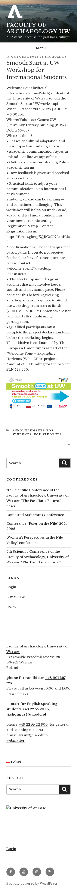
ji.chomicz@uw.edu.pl (26, 714)
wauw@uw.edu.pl (34, 735)
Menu (41, 48)
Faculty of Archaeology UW (38, 28)
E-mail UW (15, 597)
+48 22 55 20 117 (35, 709)
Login (11, 587)
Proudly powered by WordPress (32, 883)
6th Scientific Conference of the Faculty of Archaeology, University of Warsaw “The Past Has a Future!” (37, 556)
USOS (11, 607)
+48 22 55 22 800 (33, 724)
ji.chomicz (56, 56)
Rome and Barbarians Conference (35, 515)
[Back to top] (69, 445)
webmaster (15, 740)
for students (48, 434)
